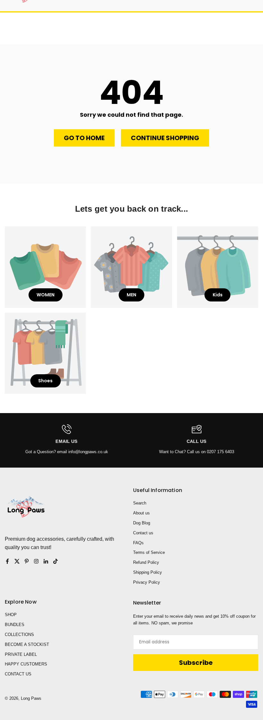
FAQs (138, 542)
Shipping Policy (147, 572)
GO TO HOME (84, 137)
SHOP (11, 614)
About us (141, 513)
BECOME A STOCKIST (27, 644)
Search (139, 503)
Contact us (143, 532)
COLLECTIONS (19, 634)
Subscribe (196, 662)
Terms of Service (149, 552)
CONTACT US (18, 674)
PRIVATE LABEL (21, 654)
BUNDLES (14, 624)
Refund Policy (146, 562)
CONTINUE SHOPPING (165, 137)
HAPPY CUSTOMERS (26, 664)
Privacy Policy (146, 582)
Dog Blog (141, 523)
